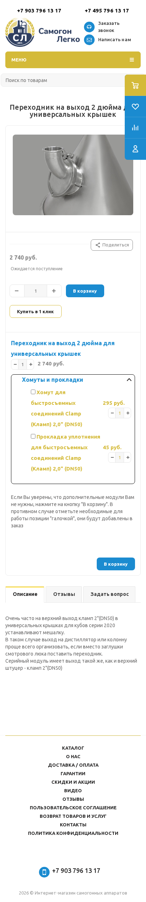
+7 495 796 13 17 (107, 10)
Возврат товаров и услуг (73, 816)
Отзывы (73, 799)
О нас (73, 756)
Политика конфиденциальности (73, 833)
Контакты (73, 824)
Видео (73, 790)
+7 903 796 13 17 (39, 10)
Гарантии (73, 773)
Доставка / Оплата (73, 764)
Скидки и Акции (73, 781)
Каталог (73, 747)
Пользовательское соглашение (73, 807)
